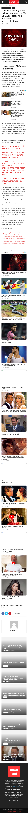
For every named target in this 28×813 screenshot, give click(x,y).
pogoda (3, 607)
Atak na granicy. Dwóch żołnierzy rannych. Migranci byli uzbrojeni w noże (13, 647)
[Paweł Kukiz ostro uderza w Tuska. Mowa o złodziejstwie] (14, 722)
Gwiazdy (4, 697)
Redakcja (19, 811)
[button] (26, 2)
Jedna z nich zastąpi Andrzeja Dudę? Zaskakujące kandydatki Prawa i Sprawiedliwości (13, 756)
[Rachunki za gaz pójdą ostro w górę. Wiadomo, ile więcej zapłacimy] (14, 660)
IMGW (7, 605)
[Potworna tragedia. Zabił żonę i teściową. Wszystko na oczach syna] (14, 707)
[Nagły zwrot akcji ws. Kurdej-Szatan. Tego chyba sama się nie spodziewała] (14, 691)
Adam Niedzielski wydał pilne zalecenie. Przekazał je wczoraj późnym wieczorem (12, 740)
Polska (13, 7)
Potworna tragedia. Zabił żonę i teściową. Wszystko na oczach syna (13, 710)
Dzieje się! (11, 5)
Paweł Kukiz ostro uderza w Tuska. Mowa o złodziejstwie (13, 725)
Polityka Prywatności (11, 811)
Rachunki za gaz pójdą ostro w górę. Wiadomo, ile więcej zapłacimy (13, 663)
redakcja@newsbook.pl (14, 802)
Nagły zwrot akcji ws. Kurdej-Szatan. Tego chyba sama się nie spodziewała (14, 694)
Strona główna (4, 5)
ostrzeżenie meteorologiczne (16, 605)
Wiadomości (9, 7)
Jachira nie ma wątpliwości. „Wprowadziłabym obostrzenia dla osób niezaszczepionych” (13, 678)
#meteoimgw (18, 170)
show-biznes (16, 786)
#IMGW (10, 170)
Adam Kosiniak (14, 630)
